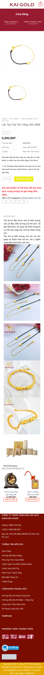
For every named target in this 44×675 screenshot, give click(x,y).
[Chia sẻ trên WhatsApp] (4, 202)
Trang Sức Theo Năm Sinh (13, 604)
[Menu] (3, 4)
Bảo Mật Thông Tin (10, 577)
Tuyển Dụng (7, 582)
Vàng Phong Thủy (29, 119)
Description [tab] (9, 216)
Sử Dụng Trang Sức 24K (12, 609)
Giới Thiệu (6, 551)
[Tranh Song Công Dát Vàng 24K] (11, 480)
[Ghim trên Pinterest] (22, 202)
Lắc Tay (5, 121)
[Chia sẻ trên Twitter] (13, 202)
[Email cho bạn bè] (17, 202)
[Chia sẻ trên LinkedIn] (26, 202)
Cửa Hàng (13, 119)
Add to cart (23, 179)
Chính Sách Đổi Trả (10, 568)
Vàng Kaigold (27, 198)
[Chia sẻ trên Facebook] (8, 202)
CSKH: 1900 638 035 (11, 529)
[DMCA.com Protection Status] (9, 657)
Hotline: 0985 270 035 (11, 525)
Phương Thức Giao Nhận (13, 560)
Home (4, 119)
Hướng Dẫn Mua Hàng (12, 556)
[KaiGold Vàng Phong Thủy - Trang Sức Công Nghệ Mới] (22, 4)
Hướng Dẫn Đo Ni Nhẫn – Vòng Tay (17, 600)
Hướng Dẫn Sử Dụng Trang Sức (16, 596)
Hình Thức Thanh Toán (12, 573)
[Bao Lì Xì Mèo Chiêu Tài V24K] (33, 480)
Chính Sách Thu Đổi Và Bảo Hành (17, 564)
